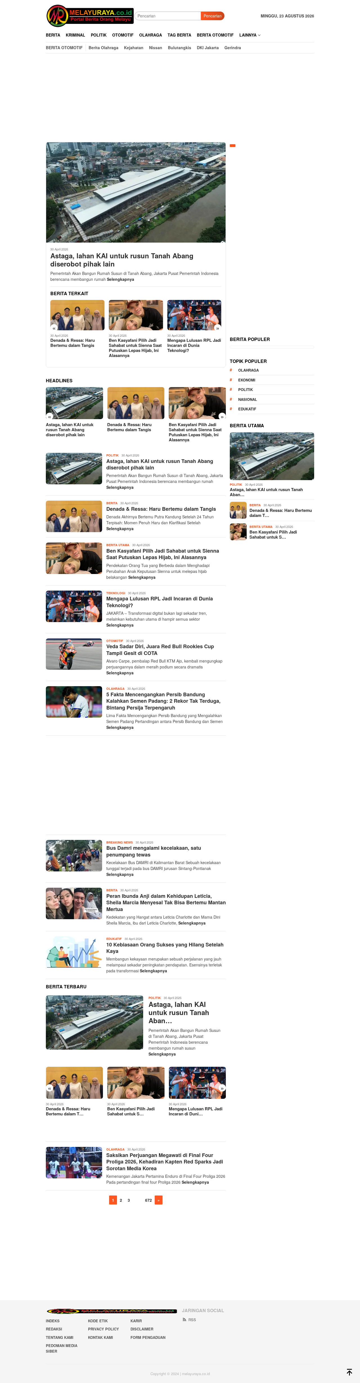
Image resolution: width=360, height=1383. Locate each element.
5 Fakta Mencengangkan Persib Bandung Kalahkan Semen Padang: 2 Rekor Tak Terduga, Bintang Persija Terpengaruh (163, 701)
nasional (247, 399)
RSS (192, 1319)
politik (245, 389)
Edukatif (114, 939)
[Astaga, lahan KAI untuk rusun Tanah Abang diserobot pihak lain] (136, 192)
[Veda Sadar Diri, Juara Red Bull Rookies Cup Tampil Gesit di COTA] (194, 315)
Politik (112, 455)
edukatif (247, 409)
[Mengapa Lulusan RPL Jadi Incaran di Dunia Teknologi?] (136, 315)
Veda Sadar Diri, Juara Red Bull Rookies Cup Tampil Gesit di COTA (193, 345)
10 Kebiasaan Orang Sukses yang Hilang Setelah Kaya (165, 948)
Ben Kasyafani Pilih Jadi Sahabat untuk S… (69, 1111)
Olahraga (115, 688)
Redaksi (54, 1329)
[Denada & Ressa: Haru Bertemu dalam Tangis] (74, 403)
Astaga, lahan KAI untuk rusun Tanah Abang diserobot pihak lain (122, 260)
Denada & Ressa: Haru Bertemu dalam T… (280, 513)
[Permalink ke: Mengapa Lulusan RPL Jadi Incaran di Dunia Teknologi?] (135, 1083)
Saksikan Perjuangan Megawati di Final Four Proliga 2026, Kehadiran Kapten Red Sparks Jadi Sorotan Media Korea (164, 1161)
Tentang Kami (59, 1337)
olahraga (248, 370)
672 (148, 1200)
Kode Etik (98, 1320)
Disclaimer (141, 1329)
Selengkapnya (120, 279)
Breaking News (119, 842)
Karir (136, 1320)
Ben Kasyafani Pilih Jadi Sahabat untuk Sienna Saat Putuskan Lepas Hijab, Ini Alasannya (76, 348)
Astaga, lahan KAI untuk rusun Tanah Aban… (178, 1012)
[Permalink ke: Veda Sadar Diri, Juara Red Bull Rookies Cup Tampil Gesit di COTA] (197, 1083)
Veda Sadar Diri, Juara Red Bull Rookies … (195, 1111)
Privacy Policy (103, 1329)
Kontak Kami (100, 1337)
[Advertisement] (180, 97)
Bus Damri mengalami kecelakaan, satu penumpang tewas (153, 851)
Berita (112, 503)
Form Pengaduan (147, 1337)
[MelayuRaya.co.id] (90, 15)
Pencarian (213, 16)
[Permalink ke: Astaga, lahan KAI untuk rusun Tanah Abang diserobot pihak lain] (94, 1022)
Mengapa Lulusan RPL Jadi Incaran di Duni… (134, 1111)
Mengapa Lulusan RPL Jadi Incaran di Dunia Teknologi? (136, 345)
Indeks (53, 1320)
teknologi (115, 593)
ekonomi (246, 380)
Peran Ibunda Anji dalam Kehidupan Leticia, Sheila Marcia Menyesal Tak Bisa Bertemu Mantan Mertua (166, 902)
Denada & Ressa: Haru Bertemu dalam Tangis (68, 427)
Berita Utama (117, 545)
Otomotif (114, 641)
